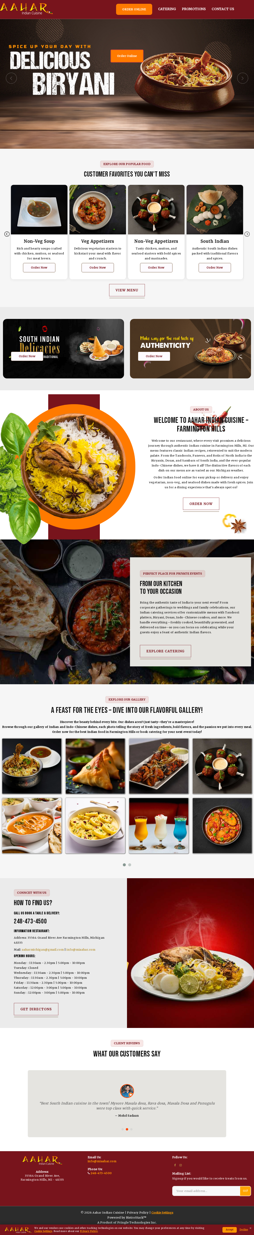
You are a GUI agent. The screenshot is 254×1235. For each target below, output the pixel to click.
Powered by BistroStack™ (127, 1222)
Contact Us (223, 9)
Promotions (194, 9)
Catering (167, 9)
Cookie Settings (43, 1231)
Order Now (41, 267)
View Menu (127, 290)
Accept (229, 1229)
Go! (245, 1196)
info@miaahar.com (80, 949)
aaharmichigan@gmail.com (43, 949)
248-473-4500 (101, 1178)
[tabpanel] (41, 235)
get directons (36, 1009)
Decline (244, 1229)
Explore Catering (165, 651)
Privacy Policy (89, 1231)
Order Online (127, 56)
